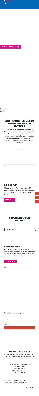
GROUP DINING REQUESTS (19, 370)
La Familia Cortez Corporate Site (19, 364)
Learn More (9, 261)
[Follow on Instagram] (37, 197)
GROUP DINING (19, 149)
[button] (35, 229)
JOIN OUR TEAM (19, 368)
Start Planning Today (9, 47)
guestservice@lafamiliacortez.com (23, 357)
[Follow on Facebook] (37, 193)
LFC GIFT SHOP (19, 366)
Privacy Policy (8, 383)
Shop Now (8, 200)
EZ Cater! (10, 51)
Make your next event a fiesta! (15, 35)
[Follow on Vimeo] (37, 201)
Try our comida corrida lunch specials (19, 94)
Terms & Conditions (19, 383)
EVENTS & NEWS (19, 373)
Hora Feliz (13, 70)
